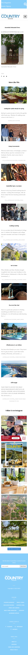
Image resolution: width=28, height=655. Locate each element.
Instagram (19, 626)
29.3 (3, 160)
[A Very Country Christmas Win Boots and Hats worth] (14, 428)
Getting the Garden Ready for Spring (14, 108)
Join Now (23, 566)
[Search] (25, 4)
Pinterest (15, 629)
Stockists (21, 610)
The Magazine (6, 3)
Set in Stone (14, 265)
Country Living (20, 605)
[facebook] (1, 76)
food (21, 200)
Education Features (9, 605)
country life (21, 160)
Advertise (14, 644)
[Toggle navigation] (25, 16)
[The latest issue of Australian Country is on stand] (14, 454)
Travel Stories (20, 602)
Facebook (9, 626)
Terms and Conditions (14, 647)
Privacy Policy (14, 649)
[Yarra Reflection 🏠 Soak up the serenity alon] (14, 507)
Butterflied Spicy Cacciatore (14, 186)
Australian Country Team (10, 32)
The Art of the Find (14, 305)
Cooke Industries (20, 357)
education (22, 240)
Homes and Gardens (14, 607)
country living (21, 279)
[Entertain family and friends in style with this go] (14, 481)
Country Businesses (9, 602)
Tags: (2, 73)
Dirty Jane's (20, 319)
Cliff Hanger (14, 382)
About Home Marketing (10, 610)
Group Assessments (14, 146)
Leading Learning (14, 226)
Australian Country (14, 120)
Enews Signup (6, 6)
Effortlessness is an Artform (14, 345)
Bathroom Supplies (14, 613)
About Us (14, 641)
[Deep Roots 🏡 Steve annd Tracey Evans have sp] (14, 533)
